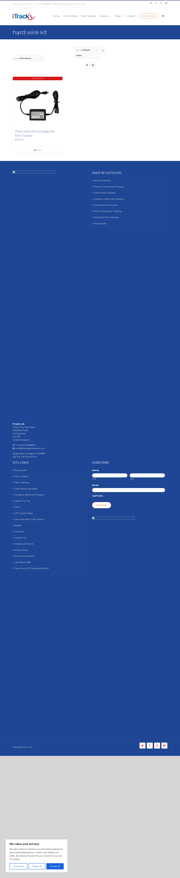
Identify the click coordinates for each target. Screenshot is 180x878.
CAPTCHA (97, 496)
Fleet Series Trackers (104, 192)
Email (96, 485)
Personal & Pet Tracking (106, 217)
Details (38, 150)
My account (20, 470)
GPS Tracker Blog (23, 513)
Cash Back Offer (22, 562)
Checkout (19, 531)
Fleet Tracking (21, 482)
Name (96, 470)
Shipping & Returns (24, 543)
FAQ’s (17, 507)
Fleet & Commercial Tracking (109, 186)
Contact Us (20, 537)
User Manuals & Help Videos (29, 519)
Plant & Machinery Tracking (108, 211)
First (94, 479)
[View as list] (92, 65)
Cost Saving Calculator (26, 488)
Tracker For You (22, 501)
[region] (37, 855)
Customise (18, 866)
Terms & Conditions (24, 556)
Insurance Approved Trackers (109, 199)
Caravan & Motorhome (105, 205)
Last (132, 479)
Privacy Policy (21, 550)
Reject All (37, 866)
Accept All (55, 866)
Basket (18, 525)
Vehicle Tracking (102, 180)
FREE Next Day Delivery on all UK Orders (69, 4)
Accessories (100, 223)
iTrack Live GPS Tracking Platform (31, 568)
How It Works (21, 476)
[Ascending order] (103, 51)
